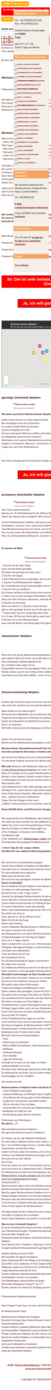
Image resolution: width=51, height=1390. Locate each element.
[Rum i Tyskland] (24, 139)
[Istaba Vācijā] (22, 159)
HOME (6, 4)
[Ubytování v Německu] (28, 85)
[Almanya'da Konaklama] (26, 122)
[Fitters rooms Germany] (27, 65)
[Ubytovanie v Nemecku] (30, 89)
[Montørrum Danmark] (27, 130)
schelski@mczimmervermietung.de (31, 207)
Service (7, 19)
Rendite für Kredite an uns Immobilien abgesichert (29, 240)
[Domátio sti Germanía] (26, 143)
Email (18, 37)
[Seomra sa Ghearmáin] (27, 155)
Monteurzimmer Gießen (35, 839)
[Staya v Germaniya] (25, 163)
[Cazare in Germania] (26, 102)
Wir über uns (20, 4)
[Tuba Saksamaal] (24, 151)
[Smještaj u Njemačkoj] (28, 94)
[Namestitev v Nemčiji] (23, 98)
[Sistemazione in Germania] (28, 73)
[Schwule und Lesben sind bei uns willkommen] (30, 106)
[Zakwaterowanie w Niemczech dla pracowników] (30, 81)
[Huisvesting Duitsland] (26, 110)
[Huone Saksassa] (24, 147)
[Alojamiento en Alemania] (28, 69)
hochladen (20, 216)
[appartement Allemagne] (27, 114)
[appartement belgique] (26, 126)
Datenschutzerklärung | (28, 1365)
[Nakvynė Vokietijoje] (27, 118)
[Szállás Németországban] (28, 77)
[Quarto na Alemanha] (26, 135)
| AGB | (10, 1365)
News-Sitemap (22, 265)
